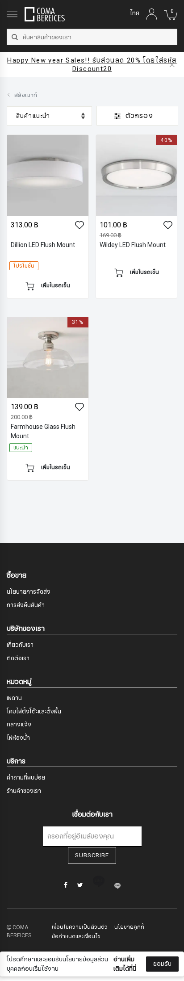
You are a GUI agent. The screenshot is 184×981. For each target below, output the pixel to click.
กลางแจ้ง (19, 724)
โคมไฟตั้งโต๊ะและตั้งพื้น (34, 711)
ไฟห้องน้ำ (18, 738)
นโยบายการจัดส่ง (28, 591)
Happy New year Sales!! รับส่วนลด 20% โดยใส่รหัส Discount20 (93, 64)
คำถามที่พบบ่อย (26, 777)
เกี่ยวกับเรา (20, 645)
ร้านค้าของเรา (24, 791)
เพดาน (14, 698)
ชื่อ (18, 881)
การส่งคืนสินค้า (26, 605)
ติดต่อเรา (18, 658)
